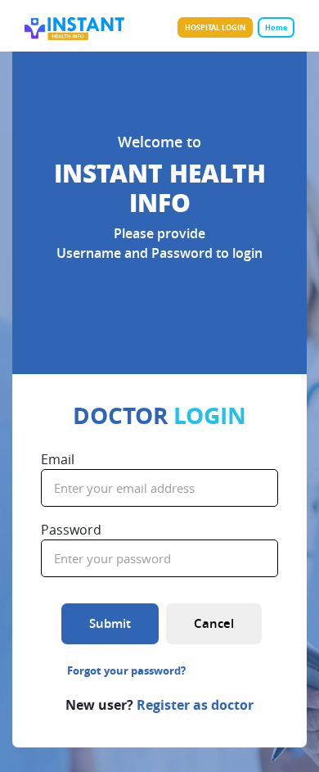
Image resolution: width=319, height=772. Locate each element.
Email (57, 459)
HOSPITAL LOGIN (215, 27)
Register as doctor (195, 705)
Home (276, 27)
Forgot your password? (126, 670)
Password (71, 530)
